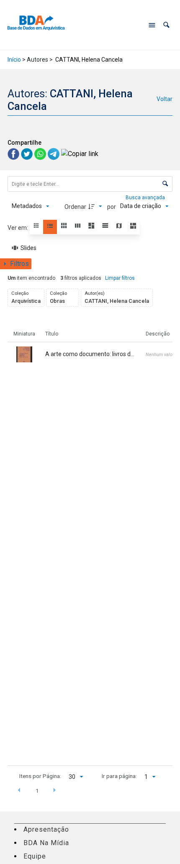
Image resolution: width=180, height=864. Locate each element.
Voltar (164, 99)
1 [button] (37, 790)
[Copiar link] (79, 153)
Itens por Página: (40, 776)
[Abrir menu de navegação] (151, 25)
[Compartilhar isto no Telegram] (54, 153)
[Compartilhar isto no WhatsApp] (41, 153)
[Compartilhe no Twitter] (27, 153)
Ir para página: (119, 776)
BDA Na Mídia (46, 843)
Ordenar (75, 206)
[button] (166, 25)
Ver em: (18, 227)
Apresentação (46, 829)
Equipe (34, 856)
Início (14, 59)
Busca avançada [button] (146, 197)
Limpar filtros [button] (120, 278)
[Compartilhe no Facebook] (14, 153)
